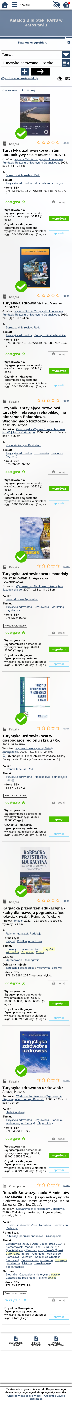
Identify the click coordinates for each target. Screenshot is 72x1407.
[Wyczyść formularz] (59, 78)
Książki (10, 941)
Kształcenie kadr (30, 949)
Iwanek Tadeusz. (20, 769)
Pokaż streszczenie (15, 626)
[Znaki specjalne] (68, 78)
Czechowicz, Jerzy (17, 1243)
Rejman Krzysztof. (23, 933)
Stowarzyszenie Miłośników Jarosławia (40, 1208)
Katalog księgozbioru (32, 42)
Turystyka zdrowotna (19, 183)
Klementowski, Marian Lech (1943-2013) (31, 1246)
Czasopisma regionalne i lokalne (31, 1277)
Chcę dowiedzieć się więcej (24, 1395)
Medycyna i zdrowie (49, 967)
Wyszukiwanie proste (14, 78)
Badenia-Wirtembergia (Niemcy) (34, 1121)
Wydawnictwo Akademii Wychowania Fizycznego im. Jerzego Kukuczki (32, 1097)
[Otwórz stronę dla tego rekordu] (36, 117)
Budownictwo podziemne (37, 1260)
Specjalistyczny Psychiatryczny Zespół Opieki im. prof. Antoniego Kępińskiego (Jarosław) (34, 1253)
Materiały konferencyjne (49, 183)
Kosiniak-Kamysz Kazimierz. (23, 445)
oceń (66, 142)
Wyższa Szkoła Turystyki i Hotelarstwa (39, 159)
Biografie (11, 1274)
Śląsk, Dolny (45, 1123)
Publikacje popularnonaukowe (25, 1236)
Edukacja (11, 949)
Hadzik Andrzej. (15, 1112)
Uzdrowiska (41, 453)
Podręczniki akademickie (50, 335)
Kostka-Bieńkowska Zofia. (28, 1225)
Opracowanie (14, 960)
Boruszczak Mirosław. (23, 175)
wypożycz (59, 218)
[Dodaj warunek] (24, 71)
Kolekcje (33, 78)
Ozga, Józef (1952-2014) (47, 1243)
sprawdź (59, 233)
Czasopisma (54, 1236)
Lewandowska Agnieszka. (22, 599)
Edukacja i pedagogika (20, 967)
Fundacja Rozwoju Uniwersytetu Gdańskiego (30, 162)
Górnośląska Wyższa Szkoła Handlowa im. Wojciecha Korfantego (33, 431)
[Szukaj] (40, 71)
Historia (27, 1263)
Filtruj (31, 90)
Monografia (32, 960)
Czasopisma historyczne (39, 1274)
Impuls (18, 920)
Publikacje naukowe (29, 941)
